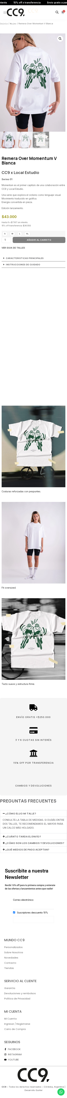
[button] (60, 39)
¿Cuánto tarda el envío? (23, 836)
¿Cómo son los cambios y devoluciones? (34, 843)
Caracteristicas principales (25, 258)
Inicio (4, 24)
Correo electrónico (23, 899)
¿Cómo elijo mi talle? (20, 813)
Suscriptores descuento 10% (32, 912)
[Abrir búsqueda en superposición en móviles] (57, 12)
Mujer (13, 24)
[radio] (4, 233)
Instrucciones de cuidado (23, 264)
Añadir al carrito (39, 240)
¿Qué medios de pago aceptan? (27, 849)
